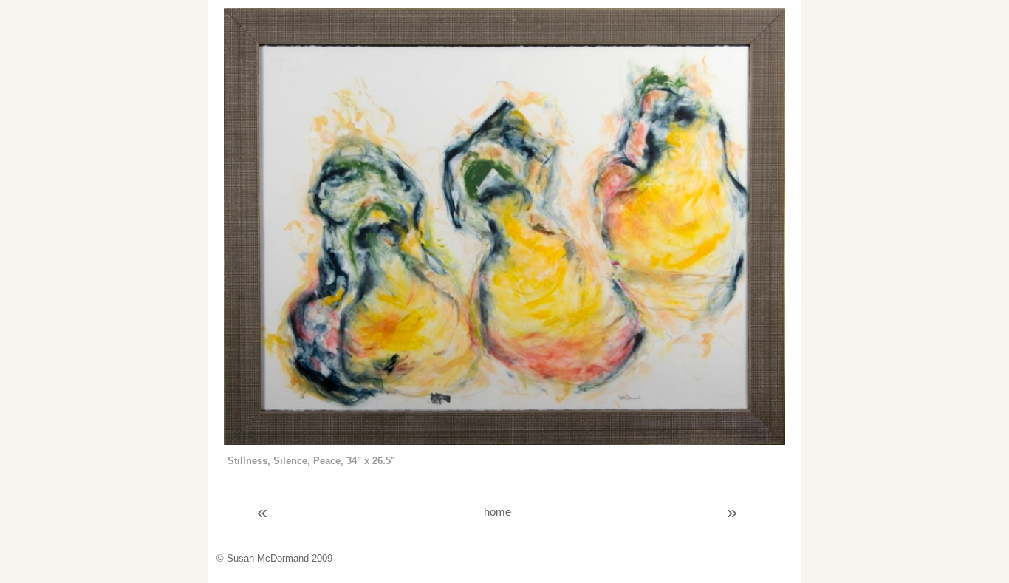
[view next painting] (504, 441)
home (497, 511)
